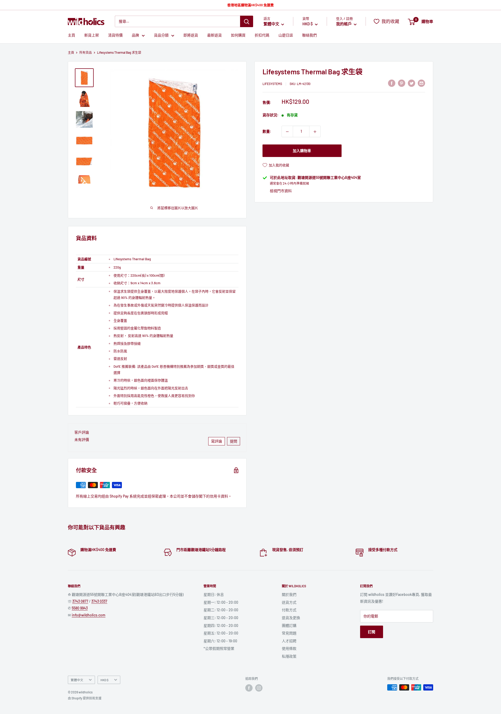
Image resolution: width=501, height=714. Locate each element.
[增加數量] (314, 131)
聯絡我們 (309, 35)
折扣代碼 (262, 35)
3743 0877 (80, 601)
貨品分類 (161, 35)
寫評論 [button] (216, 441)
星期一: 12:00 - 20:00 (221, 602)
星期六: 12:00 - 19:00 (220, 641)
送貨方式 (289, 602)
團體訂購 (289, 625)
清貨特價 (115, 35)
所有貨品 (85, 52)
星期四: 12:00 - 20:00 (221, 625)
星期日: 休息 (214, 594)
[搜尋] (246, 21)
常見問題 (289, 633)
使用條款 (289, 648)
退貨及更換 (291, 617)
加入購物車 (302, 151)
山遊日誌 (285, 35)
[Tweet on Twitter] (411, 83)
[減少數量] (287, 131)
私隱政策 (289, 656)
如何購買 (238, 35)
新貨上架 (91, 35)
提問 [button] (233, 441)
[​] (401, 83)
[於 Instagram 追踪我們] (259, 688)
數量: (267, 131)
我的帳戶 (344, 24)
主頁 (71, 35)
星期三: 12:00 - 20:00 (221, 617)
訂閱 (371, 632)
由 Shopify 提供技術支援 (85, 698)
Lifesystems (272, 84)
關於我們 (289, 594)
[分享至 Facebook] (391, 83)
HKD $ (104, 680)
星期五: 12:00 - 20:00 (221, 633)
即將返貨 (190, 35)
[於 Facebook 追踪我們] (249, 688)
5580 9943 (80, 608)
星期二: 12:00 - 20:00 (221, 610)
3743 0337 (99, 601)
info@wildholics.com (88, 615)
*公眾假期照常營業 (219, 648)
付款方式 (289, 610)
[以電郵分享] (421, 83)
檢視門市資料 (281, 191)
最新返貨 (214, 35)
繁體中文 (77, 680)
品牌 (135, 35)
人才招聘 (289, 641)
